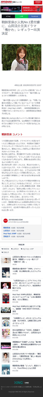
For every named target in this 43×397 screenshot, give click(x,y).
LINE (21, 16)
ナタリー (10, 3)
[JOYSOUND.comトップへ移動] (38, 2)
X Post (8, 16)
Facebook (34, 16)
